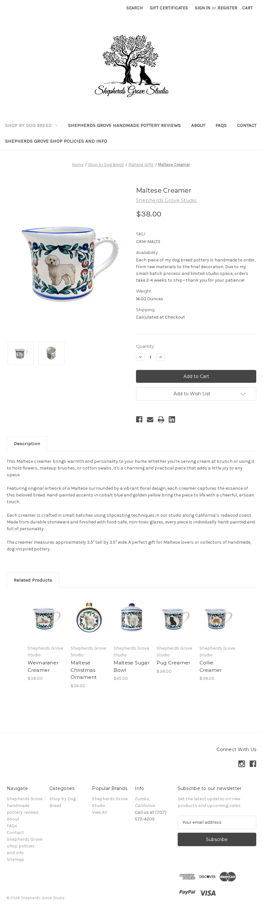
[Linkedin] (172, 419)
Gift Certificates (169, 8)
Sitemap (15, 859)
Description (27, 443)
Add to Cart (88, 625)
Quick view (45, 610)
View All (99, 812)
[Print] (161, 419)
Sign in (202, 8)
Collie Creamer (210, 666)
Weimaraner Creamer (43, 666)
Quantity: (145, 346)
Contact (247, 125)
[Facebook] (139, 419)
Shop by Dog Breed (28, 125)
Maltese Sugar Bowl (131, 666)
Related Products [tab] (33, 580)
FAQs (221, 125)
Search (134, 8)
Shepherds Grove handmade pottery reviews (124, 125)
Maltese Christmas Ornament (84, 670)
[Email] (150, 419)
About (198, 125)
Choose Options (45, 625)
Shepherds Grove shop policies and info (56, 141)
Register (227, 8)
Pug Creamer (174, 663)
